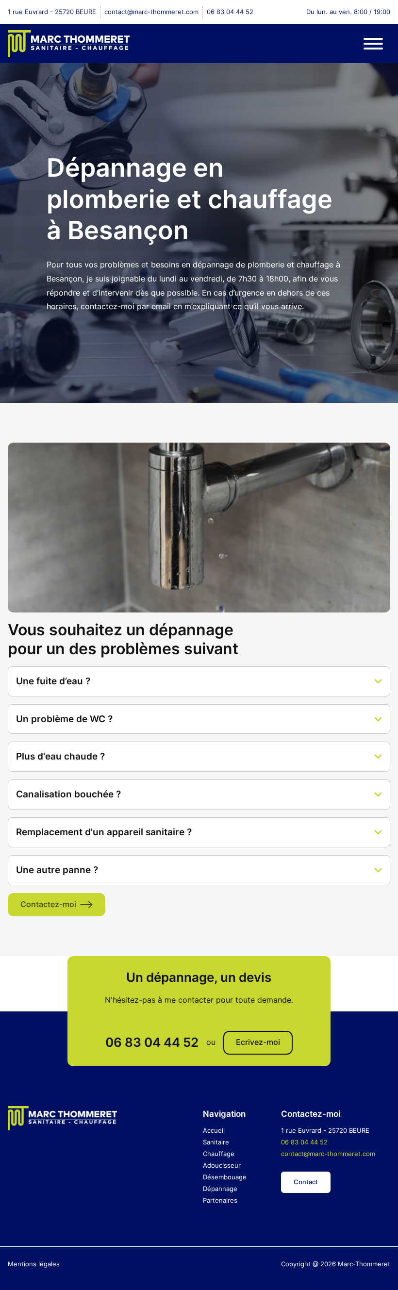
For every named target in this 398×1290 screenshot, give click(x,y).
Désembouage (225, 1177)
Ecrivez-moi (258, 1042)
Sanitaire (216, 1142)
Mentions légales (34, 1264)
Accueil (214, 1130)
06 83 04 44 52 (230, 12)
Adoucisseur (222, 1165)
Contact (306, 1182)
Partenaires (220, 1200)
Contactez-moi (48, 904)
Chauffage (218, 1154)
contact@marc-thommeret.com (151, 12)
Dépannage (220, 1188)
